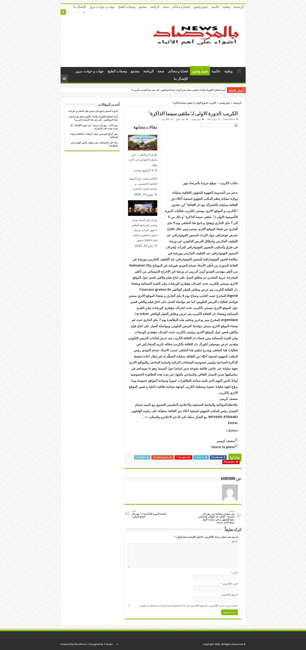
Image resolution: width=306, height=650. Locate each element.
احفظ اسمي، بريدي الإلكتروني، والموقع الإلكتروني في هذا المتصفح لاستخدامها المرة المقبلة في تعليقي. (188, 605)
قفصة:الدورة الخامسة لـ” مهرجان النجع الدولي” (149, 514)
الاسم (234, 572)
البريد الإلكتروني (229, 583)
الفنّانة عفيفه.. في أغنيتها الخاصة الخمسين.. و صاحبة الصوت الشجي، (143, 183)
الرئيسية (239, 7)
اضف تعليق (180, 119)
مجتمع (143, 7)
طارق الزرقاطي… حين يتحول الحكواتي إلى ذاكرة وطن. (143, 159)
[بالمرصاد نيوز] (198, 37)
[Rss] (84, 12)
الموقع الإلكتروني (229, 594)
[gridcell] (183, 308)
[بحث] (63, 12)
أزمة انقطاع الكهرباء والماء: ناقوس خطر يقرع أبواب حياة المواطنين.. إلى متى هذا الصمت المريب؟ (178, 90)
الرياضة (154, 7)
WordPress (80, 644)
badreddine (229, 119)
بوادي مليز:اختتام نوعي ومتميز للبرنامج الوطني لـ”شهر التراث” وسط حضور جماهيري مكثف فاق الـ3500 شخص (144, 230)
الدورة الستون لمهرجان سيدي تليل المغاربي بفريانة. (93, 111)
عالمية (215, 7)
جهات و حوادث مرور (102, 7)
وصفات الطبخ (126, 7)
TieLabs (108, 644)
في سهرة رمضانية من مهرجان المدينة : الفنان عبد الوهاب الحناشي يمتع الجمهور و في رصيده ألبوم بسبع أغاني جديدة (216, 517)
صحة (166, 7)
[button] (183, 423)
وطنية (226, 7)
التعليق (234, 541)
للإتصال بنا (79, 7)
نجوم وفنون (200, 7)
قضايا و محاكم (181, 7)
